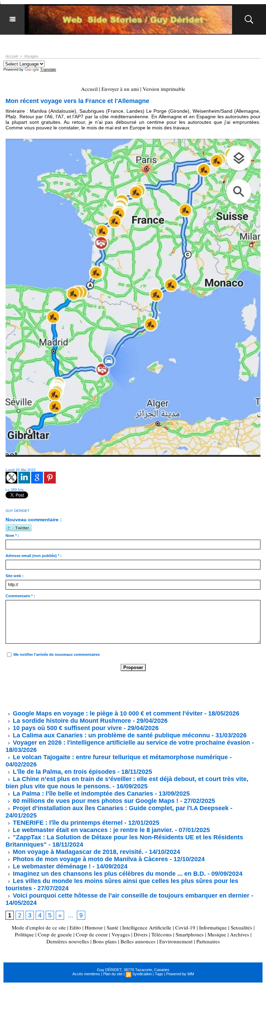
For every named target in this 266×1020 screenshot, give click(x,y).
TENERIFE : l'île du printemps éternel (67, 822)
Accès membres (86, 974)
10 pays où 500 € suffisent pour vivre (67, 728)
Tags (159, 974)
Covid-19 (185, 927)
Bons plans (105, 941)
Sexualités (241, 927)
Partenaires (208, 941)
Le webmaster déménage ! (51, 866)
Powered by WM (180, 974)
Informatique (213, 927)
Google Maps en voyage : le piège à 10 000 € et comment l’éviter (107, 713)
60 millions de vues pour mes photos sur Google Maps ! (94, 800)
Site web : (15, 576)
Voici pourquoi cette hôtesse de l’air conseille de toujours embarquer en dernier (130, 895)
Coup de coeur (92, 934)
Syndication (142, 974)
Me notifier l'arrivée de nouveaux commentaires (57, 654)
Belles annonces (138, 941)
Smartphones (190, 934)
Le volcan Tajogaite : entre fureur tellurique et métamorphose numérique (119, 757)
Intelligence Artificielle (146, 927)
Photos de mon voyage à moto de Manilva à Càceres (89, 859)
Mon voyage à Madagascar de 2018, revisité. (77, 851)
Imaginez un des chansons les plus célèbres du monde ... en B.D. (108, 873)
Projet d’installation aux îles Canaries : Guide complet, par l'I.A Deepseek (120, 808)
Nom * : (12, 535)
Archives (239, 934)
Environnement (176, 941)
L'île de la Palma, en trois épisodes (63, 771)
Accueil (12, 56)
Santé (112, 927)
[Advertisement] (132, 690)
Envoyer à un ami (120, 88)
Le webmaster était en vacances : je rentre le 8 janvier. (92, 829)
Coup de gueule (55, 934)
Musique (216, 934)
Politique (24, 934)
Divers (141, 934)
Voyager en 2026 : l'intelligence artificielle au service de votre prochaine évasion (130, 742)
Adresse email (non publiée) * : (34, 556)
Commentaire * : (20, 596)
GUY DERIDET (17, 511)
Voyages (31, 56)
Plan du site (113, 974)
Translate (48, 69)
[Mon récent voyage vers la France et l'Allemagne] (133, 141)
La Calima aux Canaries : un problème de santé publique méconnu (110, 735)
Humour (94, 927)
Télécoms (161, 934)
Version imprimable (164, 88)
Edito (76, 927)
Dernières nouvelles (67, 941)
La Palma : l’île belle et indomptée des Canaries (82, 793)
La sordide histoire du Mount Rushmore (71, 720)
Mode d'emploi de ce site (39, 927)
